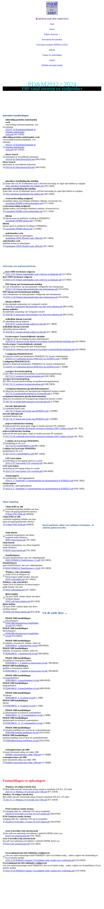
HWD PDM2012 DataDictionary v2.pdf (22, 560)
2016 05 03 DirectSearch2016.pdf (20, 159)
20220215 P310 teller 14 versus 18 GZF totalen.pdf (27, 814)
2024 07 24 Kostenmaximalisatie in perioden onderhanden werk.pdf (20, 132)
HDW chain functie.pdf (15, 540)
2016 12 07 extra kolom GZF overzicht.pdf (23, 463)
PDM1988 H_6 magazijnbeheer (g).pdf (22, 680)
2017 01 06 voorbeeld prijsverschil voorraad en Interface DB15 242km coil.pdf (39, 428)
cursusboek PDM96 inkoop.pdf (18, 221)
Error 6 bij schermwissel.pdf (17, 836)
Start (52, 24)
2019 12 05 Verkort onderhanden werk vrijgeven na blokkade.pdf (33, 274)
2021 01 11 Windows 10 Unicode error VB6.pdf (26, 792)
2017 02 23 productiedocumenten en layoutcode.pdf (27, 393)
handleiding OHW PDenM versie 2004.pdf (23, 238)
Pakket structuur (51, 34)
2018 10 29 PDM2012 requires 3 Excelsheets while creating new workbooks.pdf (40, 860)
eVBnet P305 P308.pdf (15, 514)
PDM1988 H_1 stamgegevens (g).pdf (21, 645)
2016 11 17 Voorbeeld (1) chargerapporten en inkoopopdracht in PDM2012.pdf (39, 480)
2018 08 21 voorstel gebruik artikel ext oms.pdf (25, 324)
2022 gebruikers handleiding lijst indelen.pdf (24, 186)
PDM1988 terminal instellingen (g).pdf (22, 732)
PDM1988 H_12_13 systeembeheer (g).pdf (24, 715)
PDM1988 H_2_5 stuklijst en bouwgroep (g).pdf (26, 663)
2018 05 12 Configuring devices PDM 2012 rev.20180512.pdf (32, 359)
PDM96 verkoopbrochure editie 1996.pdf (23, 754)
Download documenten (52, 39)
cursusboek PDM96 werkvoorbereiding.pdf (24, 203)
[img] (52, 8)
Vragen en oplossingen (52, 55)
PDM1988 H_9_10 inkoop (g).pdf (20, 698)
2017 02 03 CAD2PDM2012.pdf (19, 446)
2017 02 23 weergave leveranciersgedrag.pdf (24, 376)
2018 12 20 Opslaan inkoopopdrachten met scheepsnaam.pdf (31, 289)
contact (52, 60)
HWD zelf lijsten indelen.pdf (17, 601)
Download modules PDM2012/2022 (52, 45)
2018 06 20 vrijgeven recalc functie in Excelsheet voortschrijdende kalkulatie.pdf (39, 341)
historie (52, 50)
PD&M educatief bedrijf (52, 65)
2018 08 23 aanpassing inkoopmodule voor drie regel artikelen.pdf (33, 306)
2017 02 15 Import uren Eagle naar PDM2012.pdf (26, 411)
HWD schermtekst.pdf (15, 579)
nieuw (52, 29)
